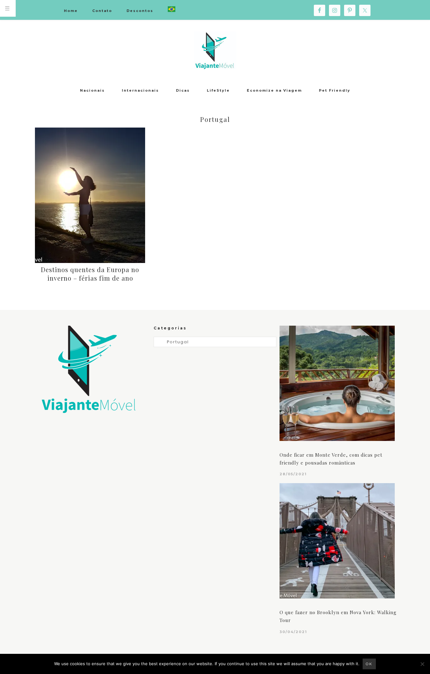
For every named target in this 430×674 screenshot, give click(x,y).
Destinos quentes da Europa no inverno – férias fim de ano (90, 273)
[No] (422, 664)
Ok (369, 664)
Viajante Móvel (215, 50)
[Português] (171, 9)
